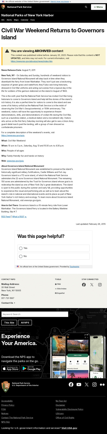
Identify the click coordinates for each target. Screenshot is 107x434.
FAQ (59, 284)
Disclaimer (60, 405)
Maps (16, 20)
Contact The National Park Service (17, 417)
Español (61, 293)
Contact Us (7, 303)
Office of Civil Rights (65, 417)
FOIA (3, 409)
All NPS (25, 322)
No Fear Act (61, 401)
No (25, 256)
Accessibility (7, 401)
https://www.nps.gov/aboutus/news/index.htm (31, 61)
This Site (9, 322)
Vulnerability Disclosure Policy (69, 409)
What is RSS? (18, 216)
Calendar (24, 20)
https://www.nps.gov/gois (12, 135)
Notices (4, 413)
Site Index (61, 288)
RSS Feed (5, 216)
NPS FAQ (5, 422)
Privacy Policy (7, 405)
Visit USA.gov (69, 428)
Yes (25, 248)
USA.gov (60, 413)
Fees (33, 20)
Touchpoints (74, 266)
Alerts (9, 20)
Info (2, 20)
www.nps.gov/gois (15, 161)
